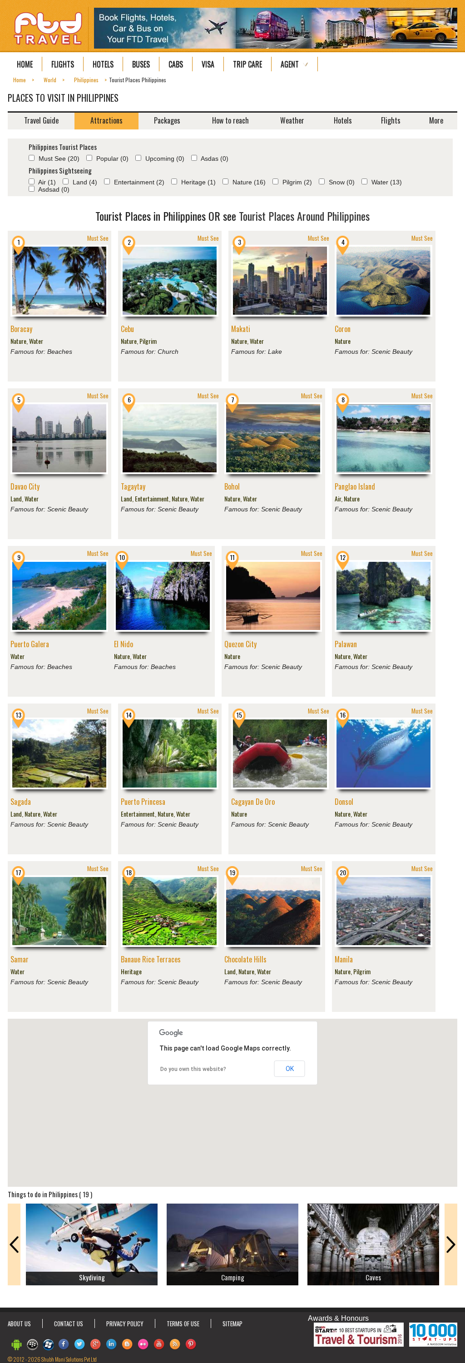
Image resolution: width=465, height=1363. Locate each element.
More (436, 120)
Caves (373, 1277)
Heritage (131, 971)
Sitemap (232, 1323)
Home (25, 64)
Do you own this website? (193, 1069)
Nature (18, 341)
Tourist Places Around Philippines (304, 216)
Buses (141, 64)
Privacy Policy (124, 1323)
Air (338, 498)
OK (290, 1068)
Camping (232, 1277)
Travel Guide (41, 120)
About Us (19, 1323)
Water (36, 341)
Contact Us (68, 1323)
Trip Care (247, 64)
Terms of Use (183, 1323)
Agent (290, 64)
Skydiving (92, 1277)
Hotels (103, 64)
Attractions (106, 120)
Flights (62, 64)
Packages (167, 120)
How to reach (230, 120)
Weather (292, 120)
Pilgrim (148, 341)
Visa (208, 64)
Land (16, 498)
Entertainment (152, 498)
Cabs (175, 64)
